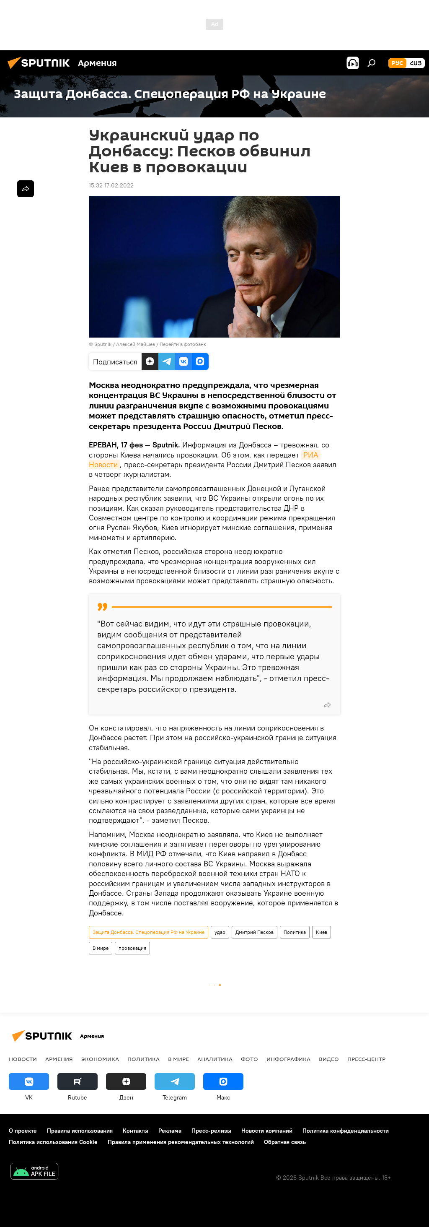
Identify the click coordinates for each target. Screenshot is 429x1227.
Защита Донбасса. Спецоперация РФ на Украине (148, 932)
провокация (132, 948)
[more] (327, 705)
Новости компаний (266, 1130)
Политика (295, 932)
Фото (249, 1059)
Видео (329, 1059)
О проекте (23, 1130)
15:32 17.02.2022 (111, 185)
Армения (59, 1059)
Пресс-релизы (211, 1130)
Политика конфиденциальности (345, 1130)
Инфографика (288, 1059)
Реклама (169, 1130)
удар (219, 932)
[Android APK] (34, 1172)
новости (23, 1059)
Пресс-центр (366, 1059)
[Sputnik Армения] (41, 70)
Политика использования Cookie (53, 1142)
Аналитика (215, 1059)
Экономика (100, 1059)
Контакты (135, 1130)
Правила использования (80, 1130)
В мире (101, 948)
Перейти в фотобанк (183, 344)
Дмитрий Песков (254, 932)
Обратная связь (285, 1142)
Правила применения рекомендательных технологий (181, 1142)
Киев (321, 932)
